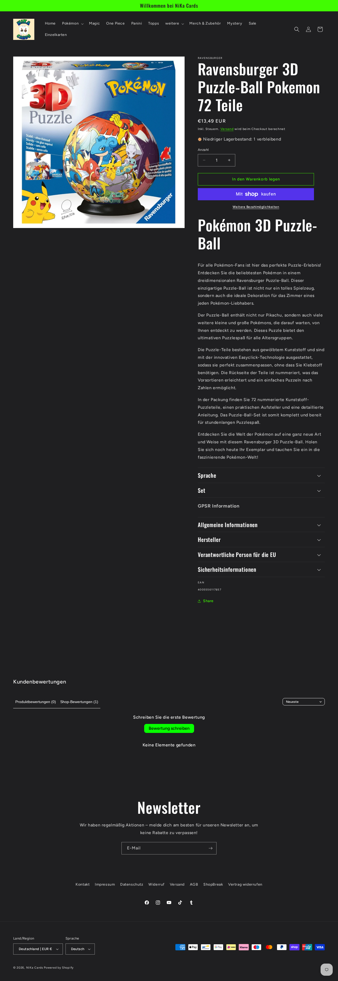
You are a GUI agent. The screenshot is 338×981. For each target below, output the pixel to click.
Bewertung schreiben (169, 728)
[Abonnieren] (210, 848)
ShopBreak (213, 884)
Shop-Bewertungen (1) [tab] (79, 702)
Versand (227, 129)
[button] (72, 23)
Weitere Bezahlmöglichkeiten (256, 207)
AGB (194, 884)
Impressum (105, 884)
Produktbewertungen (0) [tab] (35, 702)
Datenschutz (131, 884)
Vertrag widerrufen (245, 884)
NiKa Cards (34, 967)
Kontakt (83, 884)
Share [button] (208, 601)
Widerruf (156, 884)
